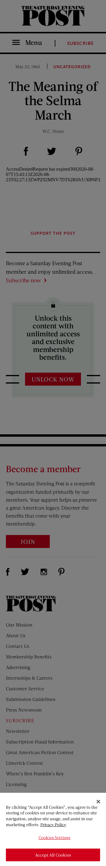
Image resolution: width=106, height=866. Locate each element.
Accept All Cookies (53, 854)
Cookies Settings (54, 837)
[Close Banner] (98, 801)
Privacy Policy (53, 824)
